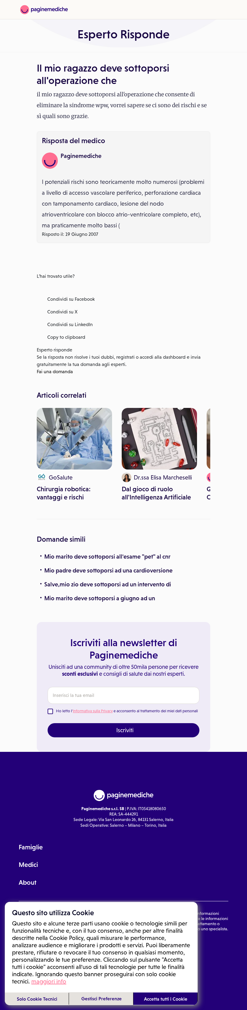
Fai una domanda (55, 371)
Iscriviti (124, 730)
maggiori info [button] (48, 981)
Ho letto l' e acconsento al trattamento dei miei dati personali (127, 711)
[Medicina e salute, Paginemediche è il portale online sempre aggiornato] (44, 9)
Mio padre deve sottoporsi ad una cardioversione (108, 570)
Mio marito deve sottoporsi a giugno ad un (99, 598)
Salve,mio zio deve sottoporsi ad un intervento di (107, 584)
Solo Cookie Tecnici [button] (37, 999)
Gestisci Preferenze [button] (101, 998)
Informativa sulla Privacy (93, 711)
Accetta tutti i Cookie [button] (165, 999)
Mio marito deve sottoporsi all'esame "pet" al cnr (107, 556)
